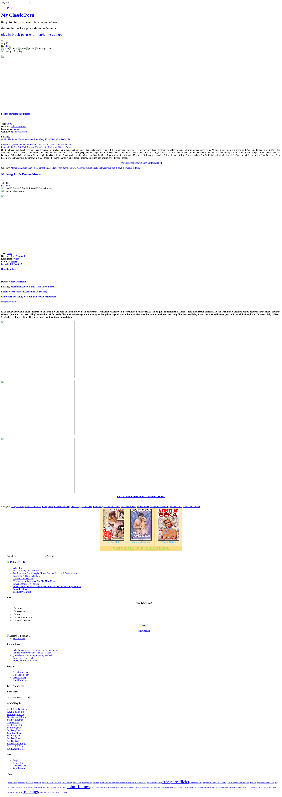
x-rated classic (54, 792)
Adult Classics (12, 782)
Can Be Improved (25, 617)
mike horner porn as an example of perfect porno (35, 650)
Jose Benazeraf (17, 256)
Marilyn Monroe (137, 787)
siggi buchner (17, 792)
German (16, 129)
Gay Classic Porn (21, 674)
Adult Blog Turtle (15, 725)
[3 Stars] (22, 48)
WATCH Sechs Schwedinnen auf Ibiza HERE (141, 163)
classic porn (77, 782)
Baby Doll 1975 (47, 782)
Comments (20, 765)
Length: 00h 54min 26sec (13, 264)
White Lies (18, 568)
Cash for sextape (20, 672)
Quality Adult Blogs (16, 717)
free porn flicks (175, 781)
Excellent (21, 611)
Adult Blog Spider (15, 712)
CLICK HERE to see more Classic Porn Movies (141, 496)
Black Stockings (67, 782)
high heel (253, 782)
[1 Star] (5, 48)
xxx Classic (63, 792)
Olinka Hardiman (9, 139)
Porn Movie (222, 787)
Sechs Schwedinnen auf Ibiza (15, 113)
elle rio (149, 782)
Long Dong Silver (105, 787)
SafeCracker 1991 (244, 787)
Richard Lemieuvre (25, 291)
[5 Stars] (39, 48)
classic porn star (87, 782)
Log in (16, 760)
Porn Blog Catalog (15, 714)
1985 (9, 253)
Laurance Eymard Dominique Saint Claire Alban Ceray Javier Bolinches (36, 144)
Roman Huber (34, 147)
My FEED (19, 562)
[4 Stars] (30, 48)
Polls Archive (19, 638)
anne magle (37, 782)
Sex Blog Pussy (14, 738)
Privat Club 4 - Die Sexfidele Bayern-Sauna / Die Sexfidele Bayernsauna (47, 586)
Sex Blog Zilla (14, 741)
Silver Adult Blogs (15, 746)
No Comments (23, 620)
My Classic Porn (17, 15)
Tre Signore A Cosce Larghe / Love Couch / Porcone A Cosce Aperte (45, 573)
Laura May (39, 139)
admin (7, 46)
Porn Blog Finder (15, 733)
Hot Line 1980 (269, 782)
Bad (18, 614)
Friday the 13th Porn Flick (25, 660)
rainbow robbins (231, 787)
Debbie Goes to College (108, 782)
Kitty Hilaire (51, 139)
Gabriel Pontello (48, 296)
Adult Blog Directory (17, 709)
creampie (96, 782)
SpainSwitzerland (19, 131)
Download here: (9, 269)
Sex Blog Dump (14, 735)
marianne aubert (84, 168)
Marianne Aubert (26, 139)
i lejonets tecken (38, 787)
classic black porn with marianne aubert (31, 34)
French (15, 258)
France (14, 261)
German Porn (69, 168)
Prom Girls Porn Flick (23, 658)
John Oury (34, 296)
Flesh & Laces (157, 782)
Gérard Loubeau (18, 126)
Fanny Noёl (22, 296)
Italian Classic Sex (50, 787)
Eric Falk (22, 147)
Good (19, 608)
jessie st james (61, 787)
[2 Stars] (13, 48)
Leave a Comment (36, 168)
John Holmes (78, 786)
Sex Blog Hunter (15, 719)
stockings (30, 791)
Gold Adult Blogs (15, 749)
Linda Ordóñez (64, 139)
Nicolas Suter (64, 147)
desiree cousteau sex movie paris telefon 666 (131, 782)
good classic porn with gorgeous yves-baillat (33, 655)
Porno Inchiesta (20, 589)
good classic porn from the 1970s (238, 782)
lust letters (115, 787)
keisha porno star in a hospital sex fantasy (32, 652)
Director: (5, 281)
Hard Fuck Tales (20, 680)
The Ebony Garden (22, 592)
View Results (144, 631)
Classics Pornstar (33, 506)
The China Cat (44, 792)
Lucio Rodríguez (49, 147)
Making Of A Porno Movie (21, 174)
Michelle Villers (8, 301)
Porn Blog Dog (14, 727)
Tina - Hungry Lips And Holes (27, 570)
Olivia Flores (48, 286)
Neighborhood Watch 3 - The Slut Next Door (34, 581)
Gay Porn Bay (19, 677)
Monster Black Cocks (177, 787)
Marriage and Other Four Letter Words (156, 787)
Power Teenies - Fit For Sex (26, 584)
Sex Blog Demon (15, 730)
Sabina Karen (8, 291)
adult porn (29, 782)
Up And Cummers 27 (23, 578)
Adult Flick (21, 782)
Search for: (12, 556)
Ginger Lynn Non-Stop (207, 782)
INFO (10, 8)
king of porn (94, 787)
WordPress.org (20, 768)
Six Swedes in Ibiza (130, 168)
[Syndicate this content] (10, 562)
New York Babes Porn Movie (195, 787)
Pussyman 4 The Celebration (26, 576)
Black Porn (57, 168)
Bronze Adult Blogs (16, 743)
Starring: (5, 286)
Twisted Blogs (13, 722)
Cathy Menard (8, 296)
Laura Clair (35, 286)
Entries (18, 763)
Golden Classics (220, 782)
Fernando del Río (9, 147)
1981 (9, 123)
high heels (260, 782)
